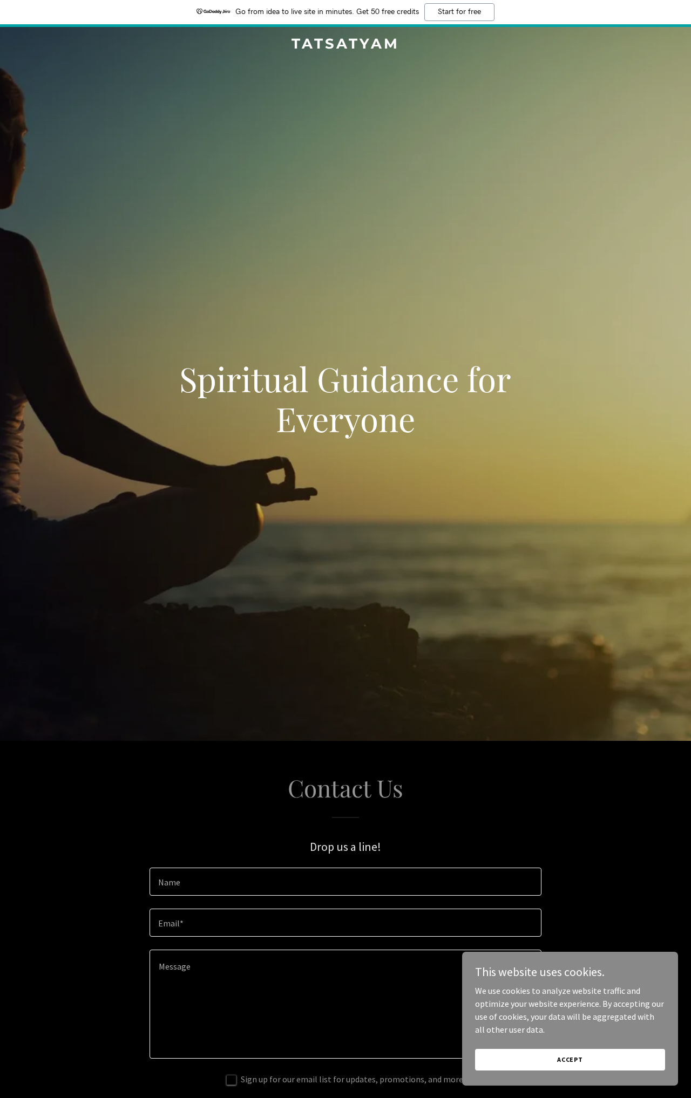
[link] (345, 45)
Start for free (459, 12)
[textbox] (345, 882)
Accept (570, 1059)
